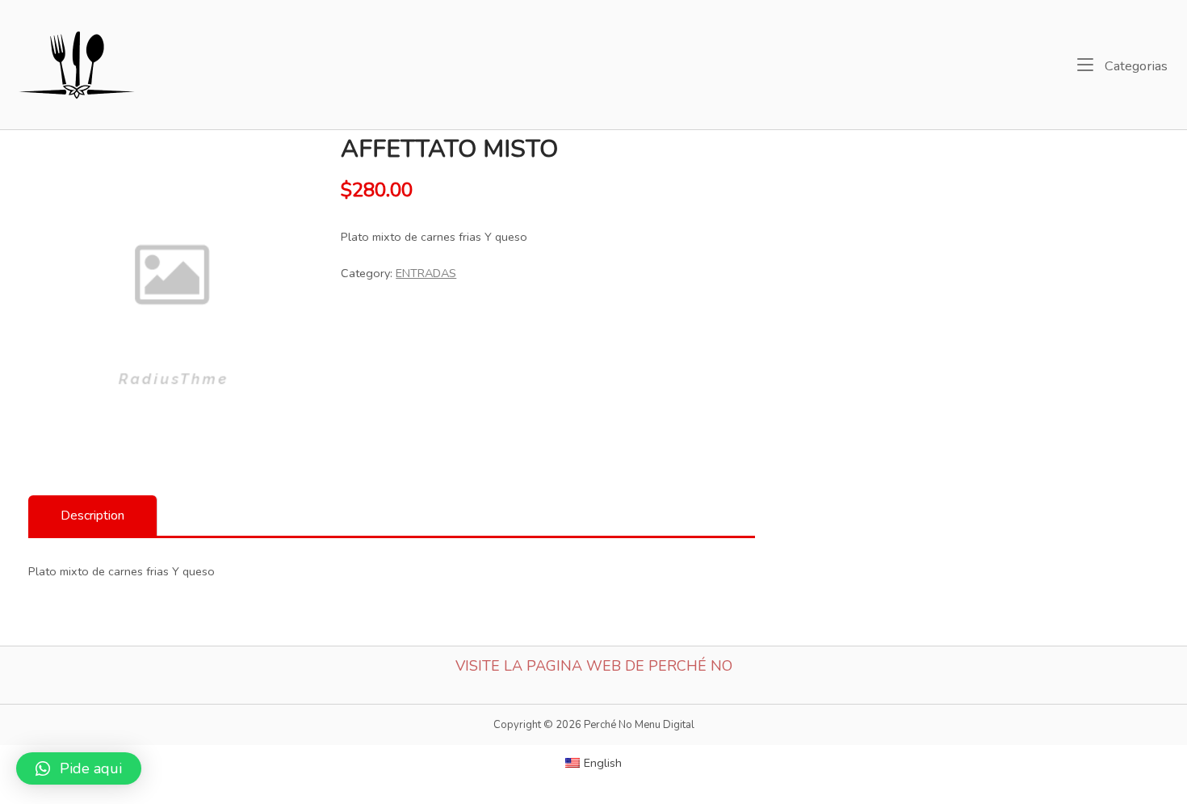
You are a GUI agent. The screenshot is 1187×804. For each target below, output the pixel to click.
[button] (78, 768)
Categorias (1134, 65)
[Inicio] (78, 63)
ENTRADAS (426, 273)
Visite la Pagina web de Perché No (593, 666)
